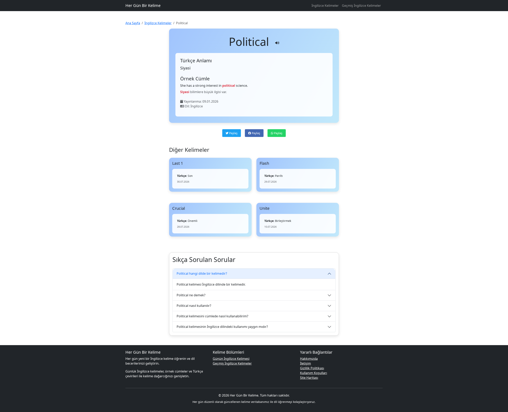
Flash (264, 163)
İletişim (305, 363)
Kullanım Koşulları (313, 373)
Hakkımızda (309, 358)
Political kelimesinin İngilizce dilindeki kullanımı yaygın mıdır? (222, 326)
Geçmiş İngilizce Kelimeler (361, 5)
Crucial (178, 208)
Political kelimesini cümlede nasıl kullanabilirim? (212, 316)
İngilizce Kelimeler (325, 5)
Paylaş (233, 133)
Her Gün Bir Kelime (143, 5)
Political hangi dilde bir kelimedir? (202, 273)
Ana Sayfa (132, 23)
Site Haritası (309, 377)
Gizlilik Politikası (312, 368)
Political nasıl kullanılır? (194, 305)
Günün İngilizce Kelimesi (231, 358)
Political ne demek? (191, 295)
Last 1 (177, 163)
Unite (264, 208)
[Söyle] (277, 42)
